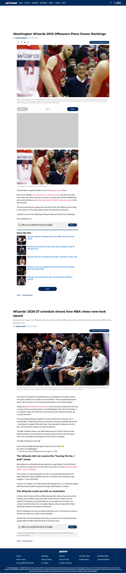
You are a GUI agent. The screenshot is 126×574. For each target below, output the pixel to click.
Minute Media (14, 568)
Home (19, 295)
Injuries (57, 3)
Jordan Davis (20, 326)
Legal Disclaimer (103, 559)
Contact (62, 556)
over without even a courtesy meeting (46, 195)
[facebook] (110, 2)
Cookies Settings (65, 563)
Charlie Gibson (21, 38)
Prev (22, 109)
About (18, 556)
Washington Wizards (55, 190)
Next (73, 109)
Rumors (27, 3)
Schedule (35, 3)
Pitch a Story (21, 559)
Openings (44, 556)
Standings (43, 3)
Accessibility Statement (25, 563)
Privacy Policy (46, 559)
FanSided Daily (102, 556)
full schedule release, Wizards (38, 407)
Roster (51, 3)
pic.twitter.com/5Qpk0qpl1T (27, 449)
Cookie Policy (84, 559)
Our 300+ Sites (84, 556)
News (21, 3)
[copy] (28, 42)
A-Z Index (44, 563)
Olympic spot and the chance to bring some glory (54, 200)
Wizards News (28, 295)
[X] (114, 2)
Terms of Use (64, 559)
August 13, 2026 (51, 451)
